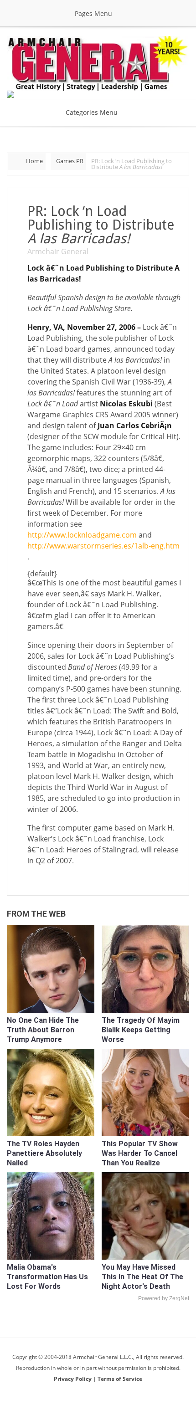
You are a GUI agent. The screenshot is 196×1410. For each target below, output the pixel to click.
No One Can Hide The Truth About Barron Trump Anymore (43, 1030)
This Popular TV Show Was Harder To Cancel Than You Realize (140, 1153)
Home (34, 161)
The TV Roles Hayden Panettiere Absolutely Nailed (44, 1153)
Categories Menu (92, 112)
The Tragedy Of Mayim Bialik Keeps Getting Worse (141, 1030)
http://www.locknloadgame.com (83, 535)
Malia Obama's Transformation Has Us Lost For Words (47, 1277)
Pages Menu (93, 13)
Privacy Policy (73, 1379)
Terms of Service (120, 1379)
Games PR (69, 161)
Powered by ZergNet (163, 1298)
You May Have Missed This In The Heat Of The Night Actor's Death (142, 1277)
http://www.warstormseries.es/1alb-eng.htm (103, 546)
